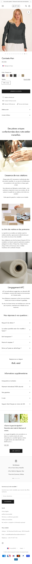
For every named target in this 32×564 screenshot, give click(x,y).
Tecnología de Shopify (24, 552)
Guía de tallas (27, 79)
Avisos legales (5, 511)
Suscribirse (7, 501)
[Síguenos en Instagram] (3, 543)
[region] (16, 467)
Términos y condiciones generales (10, 517)
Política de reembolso (7, 519)
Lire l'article (16, 451)
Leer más (6, 445)
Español (21, 548)
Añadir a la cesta (16, 91)
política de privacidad (7, 514)
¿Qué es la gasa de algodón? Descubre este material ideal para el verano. (15, 428)
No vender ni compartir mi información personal (13, 522)
